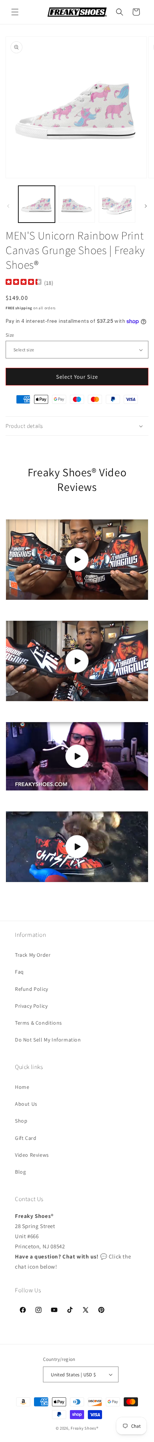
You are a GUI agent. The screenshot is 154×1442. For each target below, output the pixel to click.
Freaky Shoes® (84, 1428)
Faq (19, 971)
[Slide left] (8, 206)
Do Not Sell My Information (48, 1039)
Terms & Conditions (38, 1022)
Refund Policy (31, 989)
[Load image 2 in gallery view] (77, 204)
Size (10, 335)
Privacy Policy (31, 1005)
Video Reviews (32, 1154)
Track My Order (32, 954)
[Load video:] (77, 559)
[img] (23, 283)
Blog (20, 1171)
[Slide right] (146, 206)
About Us (26, 1103)
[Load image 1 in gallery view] (36, 204)
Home (22, 1087)
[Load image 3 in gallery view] (117, 204)
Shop (21, 1120)
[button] (15, 12)
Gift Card (25, 1138)
